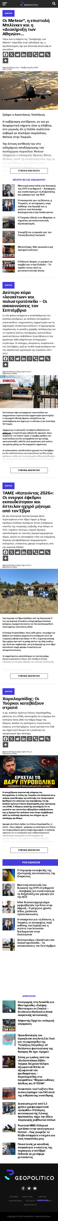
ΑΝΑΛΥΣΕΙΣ (30, 1205)
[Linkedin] (23, 54)
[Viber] (35, 54)
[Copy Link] (47, 54)
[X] (11, 54)
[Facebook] (5, 54)
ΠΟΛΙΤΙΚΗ (27, 1196)
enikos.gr (6, 433)
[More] (5, 60)
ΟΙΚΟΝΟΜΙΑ (15, 1201)
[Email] (41, 54)
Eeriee (47, 1216)
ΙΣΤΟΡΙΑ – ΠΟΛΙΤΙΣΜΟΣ (39, 1201)
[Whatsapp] (29, 54)
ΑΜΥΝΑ (43, 1196)
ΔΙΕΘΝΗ (14, 1196)
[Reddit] (17, 54)
